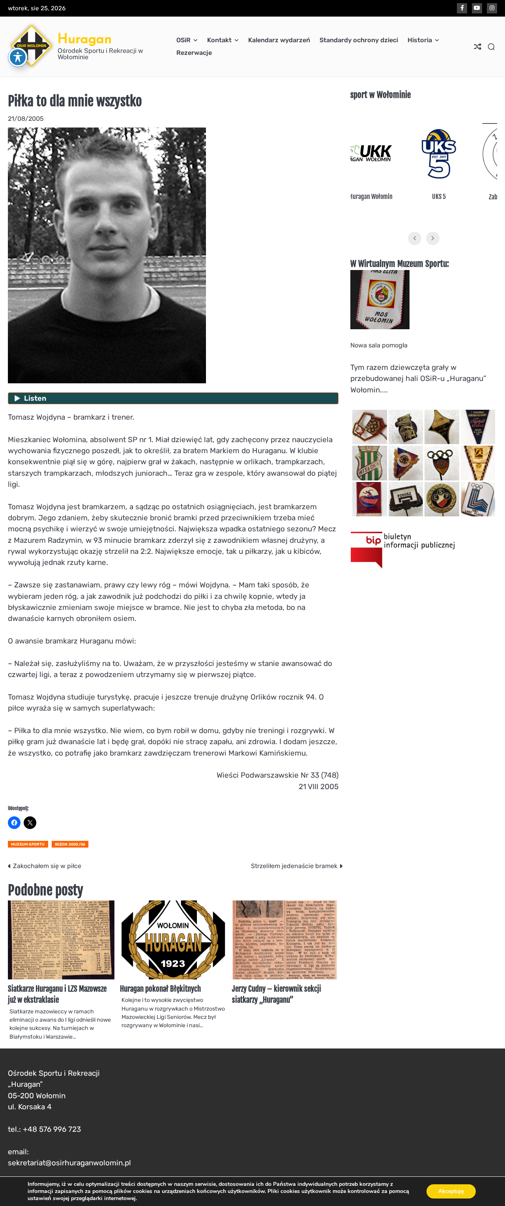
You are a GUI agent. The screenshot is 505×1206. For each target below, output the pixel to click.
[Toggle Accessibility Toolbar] (17, 57)
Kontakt (219, 40)
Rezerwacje (194, 52)
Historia (420, 40)
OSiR (183, 40)
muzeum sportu (28, 844)
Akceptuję (451, 1191)
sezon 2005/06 (70, 844)
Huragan (85, 38)
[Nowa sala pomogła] (380, 327)
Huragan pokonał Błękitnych (160, 989)
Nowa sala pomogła (379, 345)
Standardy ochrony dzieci (359, 40)
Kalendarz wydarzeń (279, 40)
